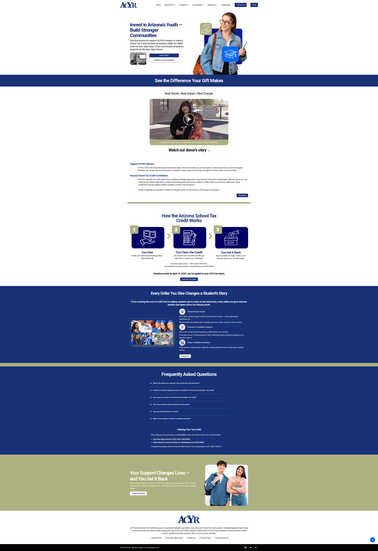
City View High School (174, 538)
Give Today (164, 55)
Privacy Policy (205, 538)
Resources (212, 5)
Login (254, 5)
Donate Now (226, 5)
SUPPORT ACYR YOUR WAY (164, 60)
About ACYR (168, 5)
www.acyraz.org (221, 538)
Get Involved (197, 5)
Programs (183, 5)
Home (158, 5)
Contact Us (240, 5)
